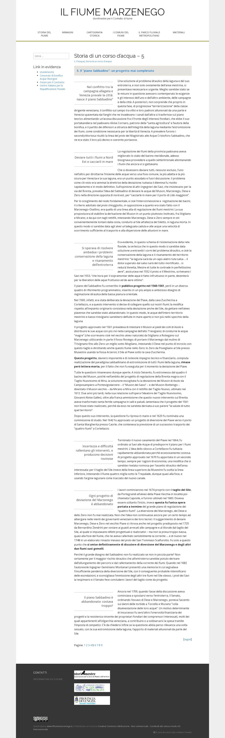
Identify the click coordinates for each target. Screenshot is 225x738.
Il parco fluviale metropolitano (149, 34)
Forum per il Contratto (52, 82)
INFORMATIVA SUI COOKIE (47, 679)
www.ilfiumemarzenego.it (59, 726)
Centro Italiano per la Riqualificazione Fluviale (52, 87)
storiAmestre (47, 72)
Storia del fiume (44, 34)
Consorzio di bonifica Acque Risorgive (51, 77)
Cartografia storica (94, 34)
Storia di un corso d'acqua (99, 61)
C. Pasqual (79, 61)
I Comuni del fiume (121, 34)
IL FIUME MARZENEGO (112, 12)
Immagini (67, 32)
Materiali (179, 32)
